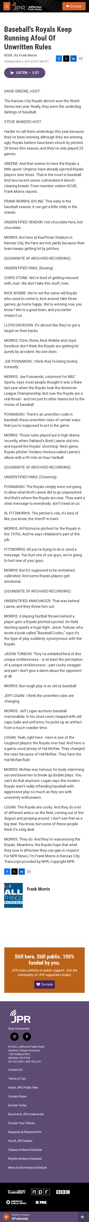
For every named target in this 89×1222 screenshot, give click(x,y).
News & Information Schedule (27, 1167)
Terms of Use (17, 1078)
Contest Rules (17, 1096)
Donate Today (17, 1105)
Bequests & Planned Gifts (24, 1132)
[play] (6, 1217)
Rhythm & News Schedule (25, 1158)
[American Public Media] (16, 1202)
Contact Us (15, 1069)
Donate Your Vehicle (21, 1123)
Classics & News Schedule (25, 1149)
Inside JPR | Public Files (23, 1087)
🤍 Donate (44, 984)
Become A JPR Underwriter (26, 1114)
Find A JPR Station (20, 1141)
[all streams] (83, 1217)
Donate (76, 6)
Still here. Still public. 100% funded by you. (44, 959)
